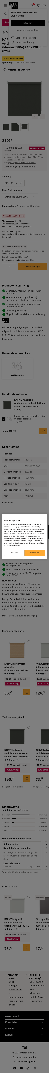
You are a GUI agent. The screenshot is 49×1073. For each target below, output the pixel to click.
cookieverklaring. (14, 545)
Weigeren (14, 553)
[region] (24, 536)
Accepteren (34, 553)
